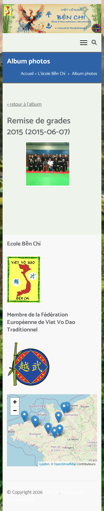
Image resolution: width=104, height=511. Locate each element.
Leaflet (44, 463)
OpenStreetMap (65, 463)
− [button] (15, 410)
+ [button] (15, 402)
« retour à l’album (24, 104)
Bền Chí (51, 492)
